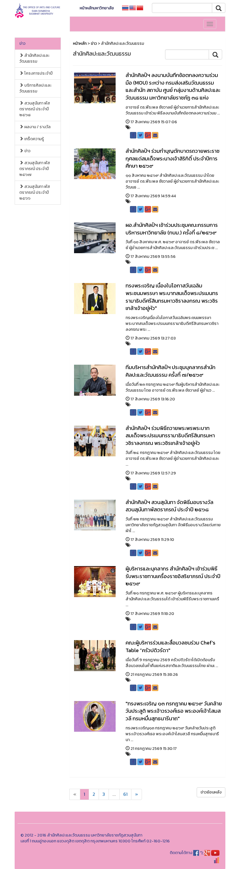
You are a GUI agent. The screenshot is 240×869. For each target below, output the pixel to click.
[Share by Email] (155, 135)
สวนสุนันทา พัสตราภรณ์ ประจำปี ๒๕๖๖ (34, 192)
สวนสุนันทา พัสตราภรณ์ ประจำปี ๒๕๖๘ (34, 109)
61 (125, 794)
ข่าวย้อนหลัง (211, 792)
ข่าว (22, 43)
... (114, 794)
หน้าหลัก (80, 43)
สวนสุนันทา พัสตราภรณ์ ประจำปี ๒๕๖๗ (34, 169)
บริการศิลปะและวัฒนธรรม (35, 88)
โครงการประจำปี (38, 73)
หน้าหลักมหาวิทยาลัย (97, 8)
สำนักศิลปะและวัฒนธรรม (34, 58)
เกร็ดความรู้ (33, 139)
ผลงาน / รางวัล (37, 127)
